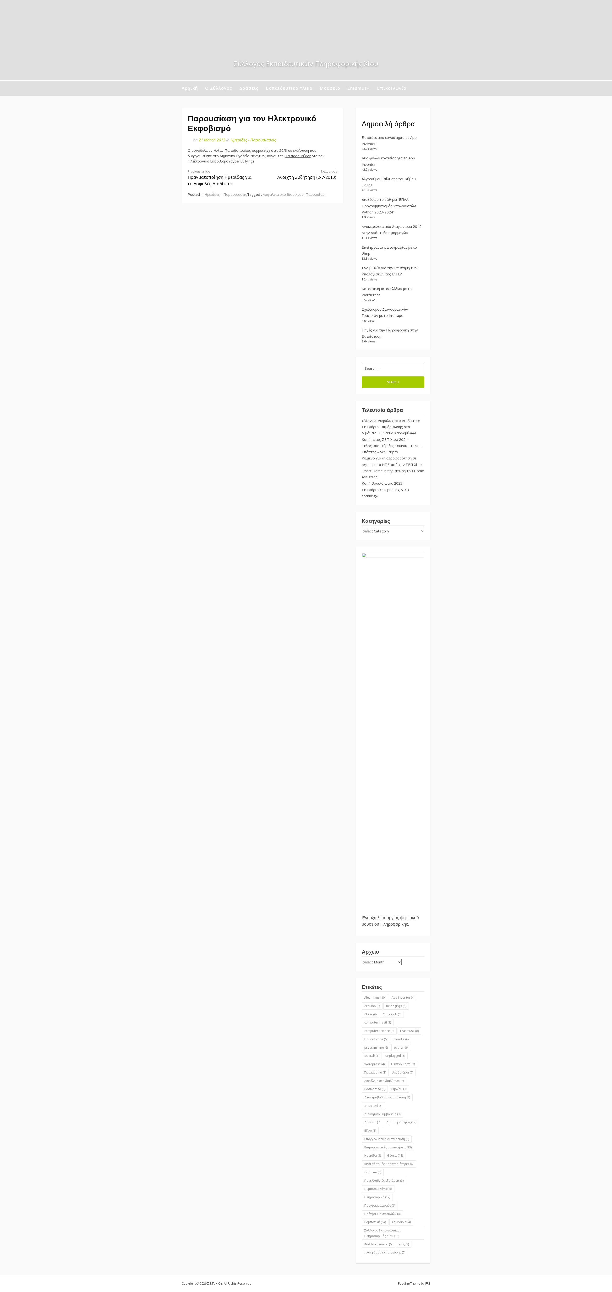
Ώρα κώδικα (375, 1072)
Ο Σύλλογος (218, 88)
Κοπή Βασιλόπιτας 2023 (382, 483)
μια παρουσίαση (297, 155)
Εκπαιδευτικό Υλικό (289, 88)
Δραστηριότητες (401, 1122)
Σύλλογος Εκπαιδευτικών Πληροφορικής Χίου (382, 1233)
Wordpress (374, 1064)
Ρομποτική (375, 1222)
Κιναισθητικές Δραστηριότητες (388, 1164)
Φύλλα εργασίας (378, 1244)
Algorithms (374, 997)
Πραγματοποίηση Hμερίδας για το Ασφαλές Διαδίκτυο (219, 177)
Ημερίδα (372, 1155)
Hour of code (375, 1039)
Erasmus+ (358, 88)
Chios (370, 1014)
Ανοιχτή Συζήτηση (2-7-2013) (307, 174)
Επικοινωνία (392, 88)
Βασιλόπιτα (374, 1089)
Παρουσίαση (316, 194)
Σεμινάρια (401, 1222)
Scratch (371, 1055)
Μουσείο (330, 88)
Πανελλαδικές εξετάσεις (384, 1180)
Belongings (396, 1006)
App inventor (403, 997)
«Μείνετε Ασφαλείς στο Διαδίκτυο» (391, 420)
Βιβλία (398, 1089)
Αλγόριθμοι (402, 1072)
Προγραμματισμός (379, 1205)
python (401, 1047)
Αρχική (190, 88)
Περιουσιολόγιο (378, 1188)
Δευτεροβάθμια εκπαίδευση (387, 1097)
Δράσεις (249, 88)
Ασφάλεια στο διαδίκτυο (283, 194)
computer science (379, 1031)
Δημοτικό (373, 1105)
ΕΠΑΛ (370, 1130)
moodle (401, 1039)
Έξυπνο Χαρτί (403, 1064)
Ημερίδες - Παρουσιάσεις (253, 140)
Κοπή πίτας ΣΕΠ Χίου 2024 (385, 439)
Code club (392, 1014)
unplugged (395, 1055)
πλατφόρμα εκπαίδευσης (384, 1252)
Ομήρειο (372, 1172)
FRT (427, 1283)
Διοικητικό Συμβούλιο (382, 1114)
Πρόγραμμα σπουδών (382, 1214)
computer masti (377, 1022)
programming (376, 1047)
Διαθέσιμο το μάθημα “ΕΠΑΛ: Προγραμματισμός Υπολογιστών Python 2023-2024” (389, 205)
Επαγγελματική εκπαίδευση (386, 1139)
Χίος (404, 1244)
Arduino (372, 1006)
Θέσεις (395, 1155)
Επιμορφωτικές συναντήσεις (388, 1147)
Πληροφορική (377, 1197)
